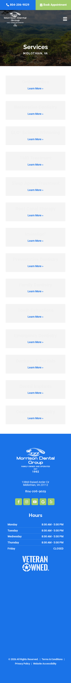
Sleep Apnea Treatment (35, 183)
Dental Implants (35, 386)
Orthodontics (35, 81)
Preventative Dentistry (35, 259)
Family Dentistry (35, 285)
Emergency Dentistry (35, 335)
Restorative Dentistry (35, 107)
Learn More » (35, 88)
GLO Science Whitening (35, 132)
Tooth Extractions (36, 310)
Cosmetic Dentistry (35, 411)
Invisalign (35, 234)
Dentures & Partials (35, 361)
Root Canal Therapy (36, 208)
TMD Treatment (35, 158)
